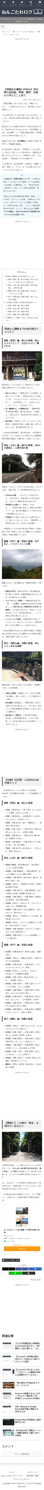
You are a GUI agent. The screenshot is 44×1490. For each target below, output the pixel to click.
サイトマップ (32, 1472)
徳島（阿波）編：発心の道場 (18, 305)
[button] (28, 1273)
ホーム (11, 1472)
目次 (19, 272)
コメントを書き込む (22, 1454)
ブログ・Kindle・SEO (12, 1260)
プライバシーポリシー (22, 1479)
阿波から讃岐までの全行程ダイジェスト (20, 276)
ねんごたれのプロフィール (11, 1476)
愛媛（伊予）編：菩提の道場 (18, 311)
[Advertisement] (22, 62)
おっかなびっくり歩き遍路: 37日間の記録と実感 (21, 1231)
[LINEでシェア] (15, 1273)
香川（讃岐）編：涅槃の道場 (18, 314)
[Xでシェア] (8, 1268)
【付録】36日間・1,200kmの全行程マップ (21, 302)
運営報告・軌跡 (32, 1476)
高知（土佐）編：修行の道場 (18, 308)
